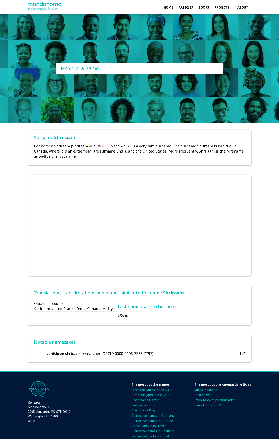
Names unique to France (148, 426)
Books (204, 7)
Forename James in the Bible (151, 390)
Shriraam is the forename (221, 151)
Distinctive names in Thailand (152, 431)
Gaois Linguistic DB (208, 405)
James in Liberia (206, 390)
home (168, 7)
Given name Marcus (145, 400)
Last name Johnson (144, 405)
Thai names (202, 395)
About (242, 7)
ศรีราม (123, 315)
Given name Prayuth (145, 410)
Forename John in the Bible (150, 395)
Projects (222, 7)
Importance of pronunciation (215, 400)
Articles (186, 7)
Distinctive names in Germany (152, 416)
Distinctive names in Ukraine (152, 421)
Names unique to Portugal (150, 436)
